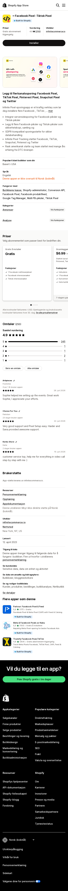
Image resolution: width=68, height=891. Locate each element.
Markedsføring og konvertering (13, 750)
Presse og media (44, 799)
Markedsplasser (44, 724)
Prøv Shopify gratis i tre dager (34, 679)
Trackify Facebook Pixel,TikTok (28, 639)
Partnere (40, 805)
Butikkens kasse (12, 190)
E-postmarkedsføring (47, 742)
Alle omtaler (33, 368)
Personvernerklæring (14, 494)
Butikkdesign (10, 742)
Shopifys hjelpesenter (15, 781)
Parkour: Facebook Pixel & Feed (28, 606)
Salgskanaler (10, 718)
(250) (38, 31)
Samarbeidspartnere (46, 811)
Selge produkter (12, 730)
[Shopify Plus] (37, 305)
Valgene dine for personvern (19, 881)
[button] (34, 612)
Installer (34, 43)
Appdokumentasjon (14, 503)
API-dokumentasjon (14, 787)
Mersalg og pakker (45, 736)
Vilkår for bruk (11, 857)
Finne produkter (12, 724)
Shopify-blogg (11, 799)
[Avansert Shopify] (35, 305)
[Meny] (63, 5)
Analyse (7, 220)
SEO (37, 748)
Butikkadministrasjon (15, 757)
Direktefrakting (43, 718)
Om (37, 781)
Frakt (38, 754)
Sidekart (7, 873)
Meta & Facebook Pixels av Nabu (29, 623)
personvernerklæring (14, 559)
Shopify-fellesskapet (15, 793)
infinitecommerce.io (55, 31)
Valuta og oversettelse (48, 760)
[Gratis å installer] (31, 305)
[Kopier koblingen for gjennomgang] (14, 380)
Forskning (8, 805)
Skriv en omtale (12, 368)
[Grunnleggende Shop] (33, 305)
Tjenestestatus (44, 823)
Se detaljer (9, 592)
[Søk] (57, 5)
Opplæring (9, 499)
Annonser (8, 209)
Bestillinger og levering (16, 736)
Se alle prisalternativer (47, 312)
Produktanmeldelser (46, 730)
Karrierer (40, 787)
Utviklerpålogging (13, 849)
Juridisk (39, 817)
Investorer (41, 793)
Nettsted (8, 526)
